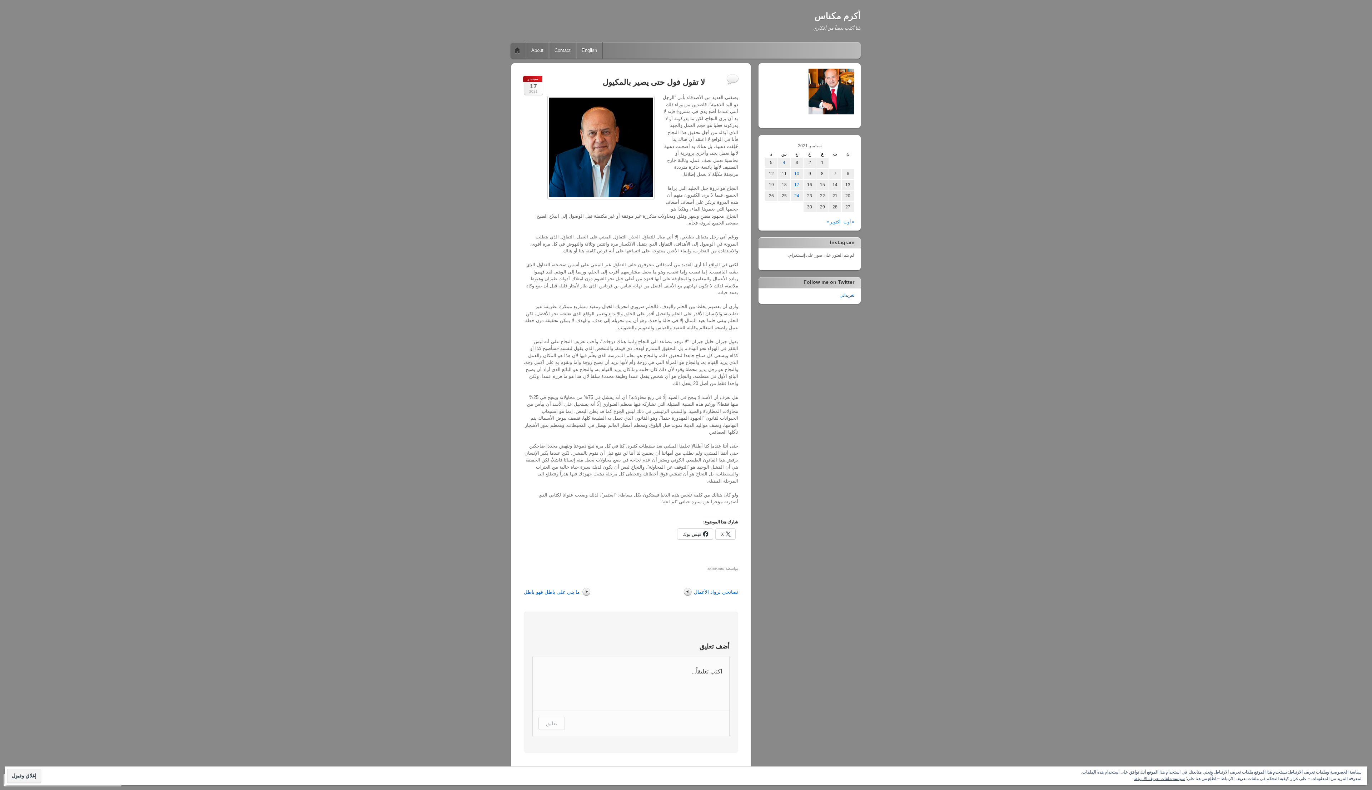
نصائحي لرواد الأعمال (716, 592)
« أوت (849, 221)
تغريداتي (847, 295)
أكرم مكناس (838, 16)
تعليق (551, 723)
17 (796, 184)
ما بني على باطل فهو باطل (552, 592)
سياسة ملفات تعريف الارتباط (1159, 778)
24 (796, 195)
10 (796, 173)
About (537, 50)
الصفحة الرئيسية (517, 50)
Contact (563, 50)
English (589, 50)
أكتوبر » (833, 221)
